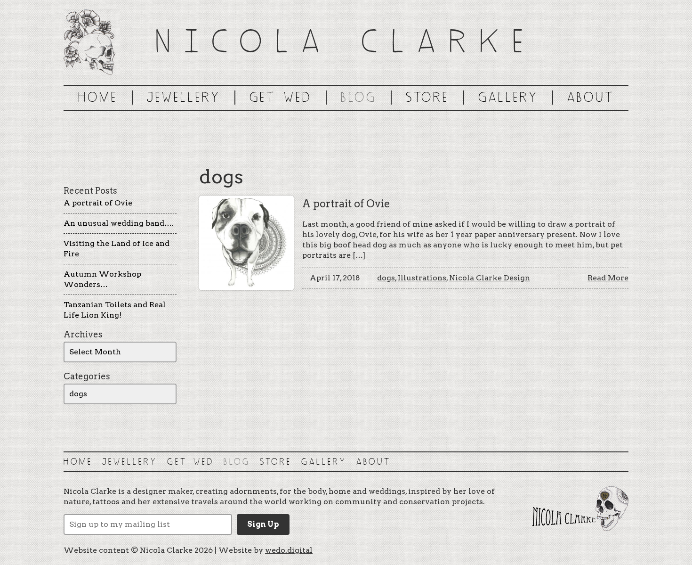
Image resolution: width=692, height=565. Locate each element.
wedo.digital (289, 550)
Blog (359, 97)
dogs (386, 277)
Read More (607, 277)
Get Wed (280, 97)
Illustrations (422, 277)
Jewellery (183, 97)
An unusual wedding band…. (119, 223)
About (590, 97)
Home (98, 97)
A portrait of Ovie (98, 202)
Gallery (508, 97)
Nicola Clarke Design (489, 277)
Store (427, 97)
